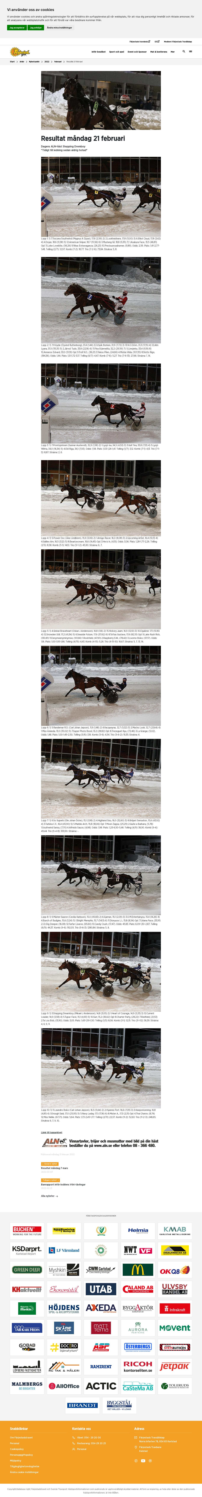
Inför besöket (99, 52)
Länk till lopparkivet (51, 1132)
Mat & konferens (158, 52)
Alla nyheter (47, 1196)
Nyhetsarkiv (34, 62)
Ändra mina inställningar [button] (59, 27)
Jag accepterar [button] (17, 27)
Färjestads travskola (139, 42)
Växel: (89, 1437)
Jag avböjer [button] (36, 27)
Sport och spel (116, 52)
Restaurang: (91, 1443)
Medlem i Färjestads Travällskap (178, 42)
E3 (156, 42)
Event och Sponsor (137, 52)
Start (12, 62)
